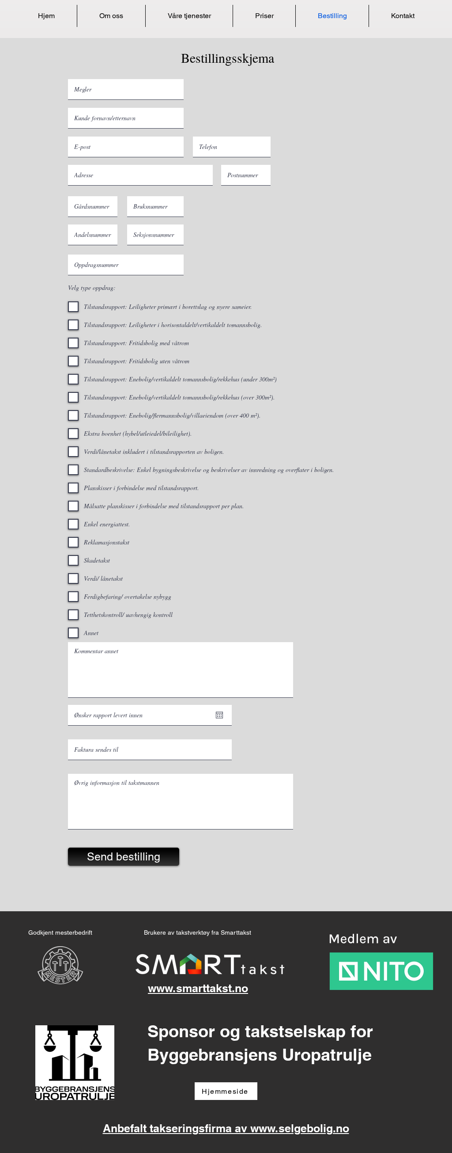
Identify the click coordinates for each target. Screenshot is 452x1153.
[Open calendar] (219, 715)
